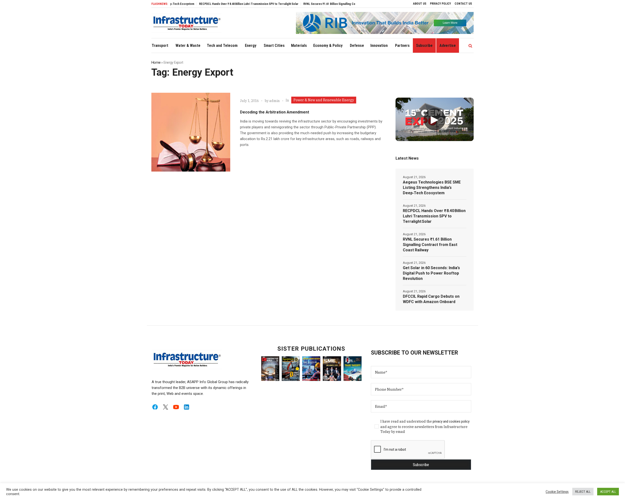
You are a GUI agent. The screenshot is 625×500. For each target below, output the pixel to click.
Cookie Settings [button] (557, 492)
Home (155, 62)
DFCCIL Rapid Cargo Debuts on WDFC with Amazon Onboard (431, 299)
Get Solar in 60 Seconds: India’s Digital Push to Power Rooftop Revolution (431, 273)
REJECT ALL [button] (583, 491)
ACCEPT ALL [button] (608, 491)
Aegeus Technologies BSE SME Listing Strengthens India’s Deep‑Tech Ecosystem (432, 187)
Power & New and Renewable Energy (323, 100)
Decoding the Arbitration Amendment (274, 112)
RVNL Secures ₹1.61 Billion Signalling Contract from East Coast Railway (335, 4)
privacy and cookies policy (451, 421)
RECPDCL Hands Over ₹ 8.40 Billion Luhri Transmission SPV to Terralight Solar (234, 4)
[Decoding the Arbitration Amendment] (190, 132)
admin (274, 101)
